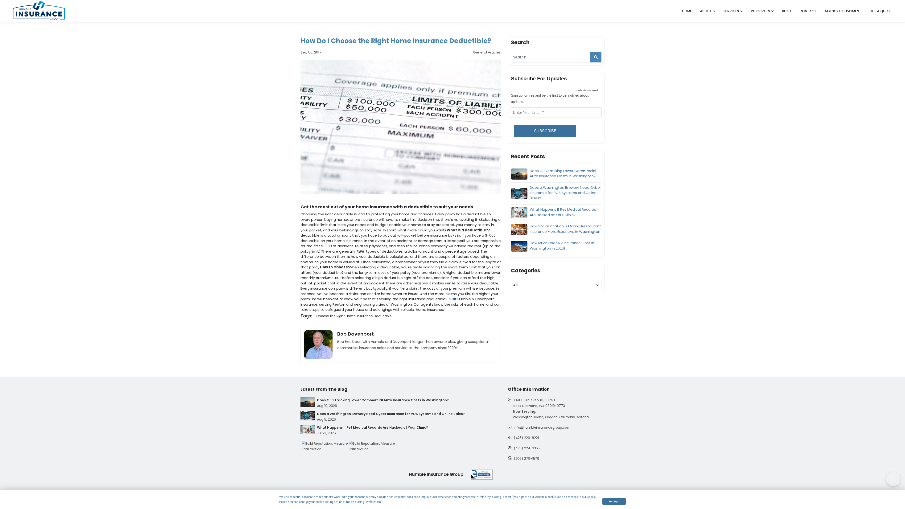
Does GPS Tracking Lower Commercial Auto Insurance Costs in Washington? (563, 173)
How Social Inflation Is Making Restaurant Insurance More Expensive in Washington (565, 229)
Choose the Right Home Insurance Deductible (354, 316)
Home (687, 11)
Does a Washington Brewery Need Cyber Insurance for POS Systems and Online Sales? (565, 193)
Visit (453, 298)
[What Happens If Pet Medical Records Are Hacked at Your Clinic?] (307, 429)
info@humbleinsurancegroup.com (542, 427)
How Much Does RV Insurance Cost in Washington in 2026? (562, 245)
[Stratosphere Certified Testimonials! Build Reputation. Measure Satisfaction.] (325, 446)
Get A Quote (880, 11)
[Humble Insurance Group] (39, 10)
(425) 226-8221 (526, 437)
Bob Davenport (355, 334)
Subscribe (545, 131)
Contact (807, 11)
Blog (786, 11)
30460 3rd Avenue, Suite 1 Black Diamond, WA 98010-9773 (539, 403)
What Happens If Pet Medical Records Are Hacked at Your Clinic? (563, 212)
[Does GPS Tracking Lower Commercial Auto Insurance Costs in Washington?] (307, 402)
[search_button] (595, 57)
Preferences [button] (373, 502)
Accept (614, 501)
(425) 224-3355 (527, 448)
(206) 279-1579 (526, 458)
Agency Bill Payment (843, 11)
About (706, 11)
